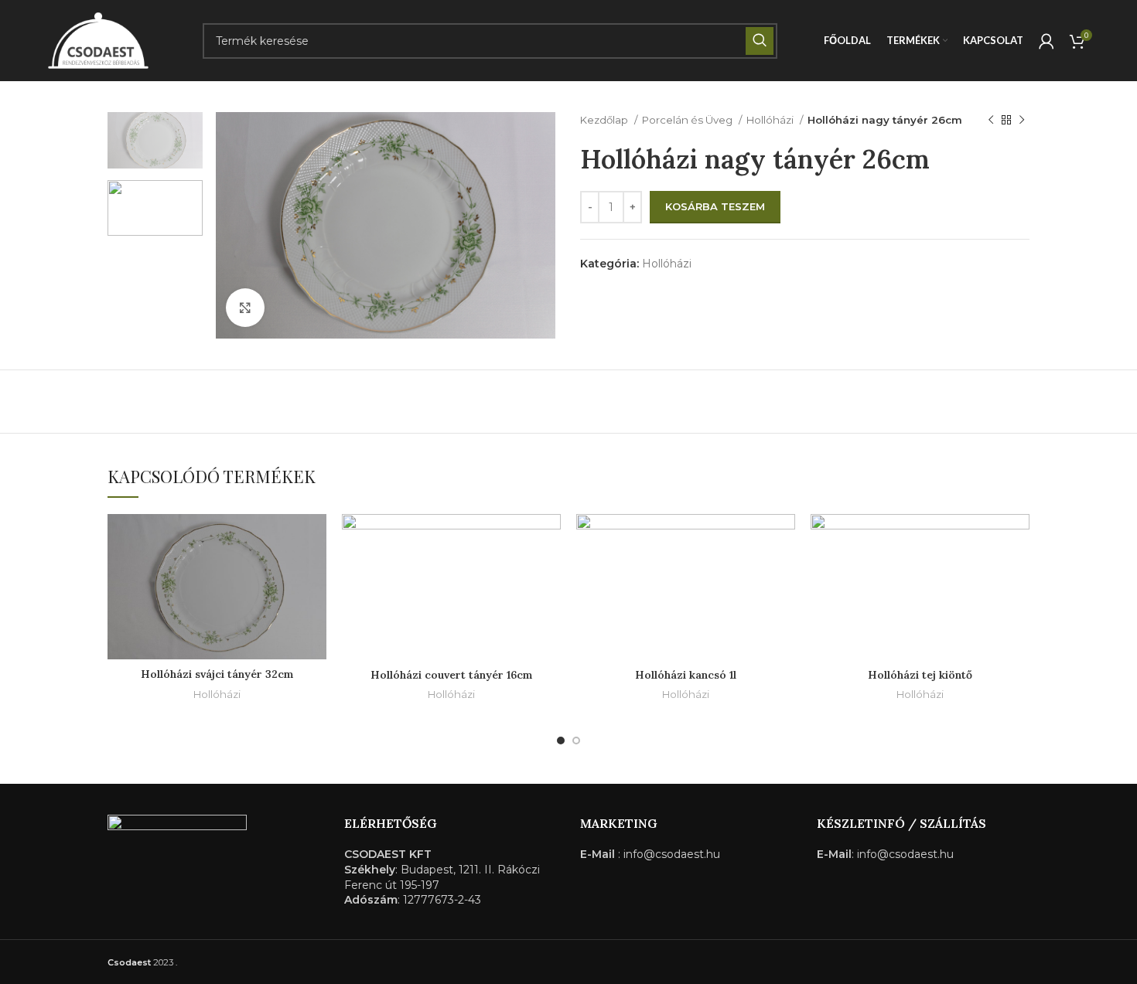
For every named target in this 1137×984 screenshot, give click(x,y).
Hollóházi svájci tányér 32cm (217, 674)
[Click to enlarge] (245, 307)
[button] (314, 539)
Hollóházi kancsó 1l (685, 675)
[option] (155, 140)
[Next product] (1021, 120)
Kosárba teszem (715, 206)
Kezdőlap (605, 120)
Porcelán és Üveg (688, 120)
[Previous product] (991, 120)
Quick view (314, 574)
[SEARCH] (759, 41)
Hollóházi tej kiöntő (920, 675)
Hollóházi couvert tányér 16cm (451, 675)
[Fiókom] (1046, 41)
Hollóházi (771, 120)
